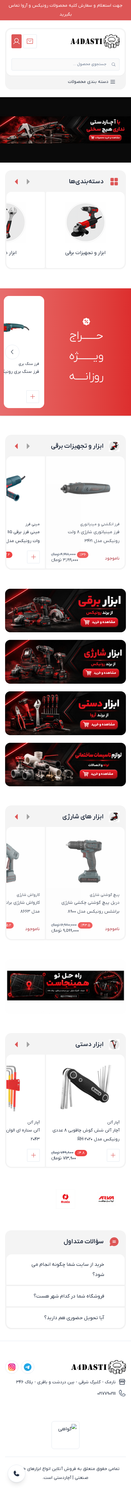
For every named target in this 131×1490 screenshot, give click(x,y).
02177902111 (106, 1394)
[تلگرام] (27, 1367)
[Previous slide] (28, 181)
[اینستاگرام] (11, 1367)
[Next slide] (16, 181)
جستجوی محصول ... (90, 64)
